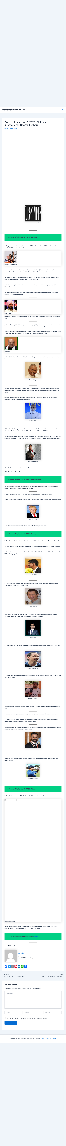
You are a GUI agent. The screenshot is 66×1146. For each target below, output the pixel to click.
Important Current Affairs (13, 110)
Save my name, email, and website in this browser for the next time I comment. (28, 1018)
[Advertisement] (33, 11)
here (36, 937)
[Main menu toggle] (62, 110)
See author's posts (26, 957)
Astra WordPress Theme (49, 1038)
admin (21, 953)
